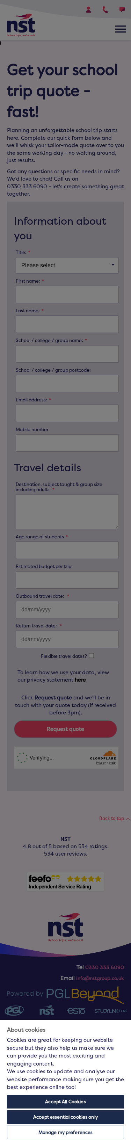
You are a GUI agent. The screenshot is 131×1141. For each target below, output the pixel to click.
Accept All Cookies (65, 1101)
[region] (65, 1080)
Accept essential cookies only (65, 1117)
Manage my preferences (65, 1132)
